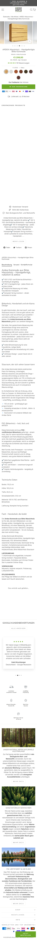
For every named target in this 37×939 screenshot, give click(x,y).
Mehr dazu (18, 781)
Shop (18, 910)
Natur (6, 72)
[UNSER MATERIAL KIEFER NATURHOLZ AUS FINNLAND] (18, 737)
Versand (23, 60)
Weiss (11, 72)
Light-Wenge (26, 72)
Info (18, 920)
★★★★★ (12, 63)
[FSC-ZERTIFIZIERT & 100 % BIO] (18, 857)
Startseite (6, 17)
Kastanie (16, 72)
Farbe (18, 67)
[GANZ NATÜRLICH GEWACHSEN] (18, 795)
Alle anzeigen (18, 628)
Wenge (31, 72)
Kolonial (21, 72)
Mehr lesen (18, 241)
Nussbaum (18, 78)
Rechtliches (18, 915)
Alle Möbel (14, 17)
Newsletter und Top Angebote (18, 925)
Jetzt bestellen (26, 934)
